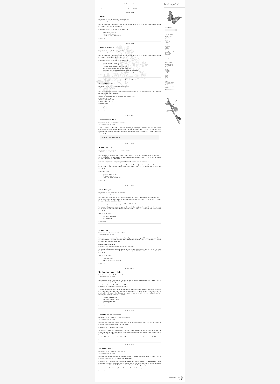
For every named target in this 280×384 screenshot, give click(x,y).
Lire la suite (101, 39)
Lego (166, 55)
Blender (167, 37)
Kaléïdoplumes (112, 21)
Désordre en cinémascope (109, 314)
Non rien (167, 78)
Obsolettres (168, 80)
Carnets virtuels (169, 65)
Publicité (167, 84)
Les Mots (122, 50)
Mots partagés (104, 189)
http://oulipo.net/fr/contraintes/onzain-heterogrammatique (115, 246)
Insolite (167, 45)
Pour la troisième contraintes (106, 197)
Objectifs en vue (169, 49)
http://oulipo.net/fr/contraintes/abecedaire (110, 361)
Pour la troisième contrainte (106, 155)
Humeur (167, 43)
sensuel (127, 21)
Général (167, 42)
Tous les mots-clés (170, 89)
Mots (166, 76)
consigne (103, 21)
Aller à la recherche (119, 0)
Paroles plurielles (169, 82)
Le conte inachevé (106, 47)
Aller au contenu (101, 0)
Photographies (169, 83)
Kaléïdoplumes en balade (109, 272)
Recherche (168, 27)
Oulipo (120, 21)
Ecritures (167, 70)
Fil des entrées (132, 6)
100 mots (167, 54)
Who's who (168, 53)
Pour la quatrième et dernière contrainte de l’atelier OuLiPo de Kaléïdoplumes (123, 91)
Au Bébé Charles (105, 348)
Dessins (167, 69)
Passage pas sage (124, 19)
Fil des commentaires (131, 8)
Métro (166, 75)
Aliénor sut (103, 229)
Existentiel (167, 41)
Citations (167, 66)
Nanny (166, 77)
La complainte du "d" (107, 119)
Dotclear (177, 377)
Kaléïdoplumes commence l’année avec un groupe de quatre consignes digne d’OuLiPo (125, 322)
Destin (166, 40)
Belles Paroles (168, 36)
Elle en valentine (105, 83)
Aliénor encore (105, 147)
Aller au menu (110, 0)
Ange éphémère (169, 64)
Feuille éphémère (172, 4)
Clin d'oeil (167, 39)
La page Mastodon (170, 58)
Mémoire (167, 48)
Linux (166, 47)
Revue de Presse (169, 86)
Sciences (167, 52)
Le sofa (101, 16)
